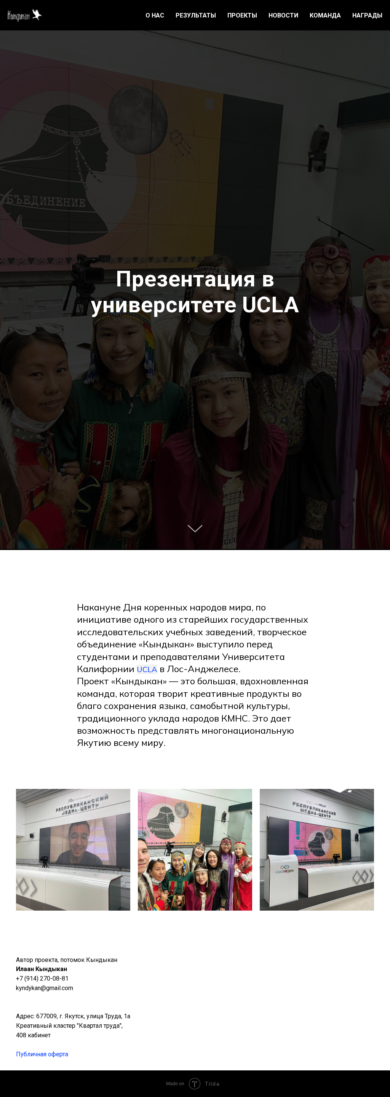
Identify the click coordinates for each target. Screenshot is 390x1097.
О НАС (154, 15)
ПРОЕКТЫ (242, 15)
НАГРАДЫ (367, 15)
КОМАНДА (325, 15)
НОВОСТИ (283, 15)
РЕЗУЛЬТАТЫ (196, 15)
